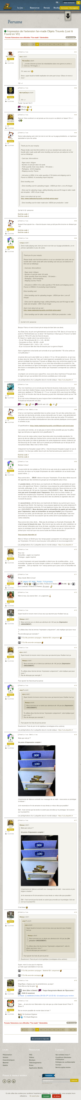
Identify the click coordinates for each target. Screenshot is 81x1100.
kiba (20, 57)
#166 (75, 238)
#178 (75, 912)
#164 (75, 132)
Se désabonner (47, 1083)
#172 (75, 592)
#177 (75, 820)
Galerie (5, 1065)
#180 (75, 1000)
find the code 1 (23, 214)
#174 (75, 647)
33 (71, 44)
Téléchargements (35, 1063)
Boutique (58, 8)
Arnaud (10, 245)
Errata (31, 1065)
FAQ (30, 1055)
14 (58, 44)
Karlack (10, 95)
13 (54, 44)
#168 (75, 409)
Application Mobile (36, 1068)
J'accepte (46, 1096)
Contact (58, 1065)
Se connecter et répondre (40, 1039)
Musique (32, 1060)
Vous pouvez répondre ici (27, 534)
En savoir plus (35, 1096)
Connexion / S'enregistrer (69, 8)
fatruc (10, 139)
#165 (75, 221)
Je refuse (57, 1096)
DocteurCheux (10, 56)
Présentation (7, 1055)
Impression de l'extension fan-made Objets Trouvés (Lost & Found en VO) (38, 32)
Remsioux (11, 581)
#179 (75, 980)
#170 (75, 549)
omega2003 (10, 121)
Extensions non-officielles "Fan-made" (25, 37)
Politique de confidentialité (65, 1062)
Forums (47, 8)
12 (50, 44)
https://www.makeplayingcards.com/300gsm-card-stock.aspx (52, 426)
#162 (75, 88)
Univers (5, 1057)
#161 (75, 52)
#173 (75, 610)
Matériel (5, 1063)
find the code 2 (23, 216)
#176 (75, 734)
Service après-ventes (63, 1067)
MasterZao (25, 61)
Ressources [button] (34, 8)
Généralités (44, 37)
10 (41, 44)
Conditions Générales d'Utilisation (63, 1058)
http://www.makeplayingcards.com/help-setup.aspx (39, 198)
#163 (75, 114)
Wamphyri (11, 391)
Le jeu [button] (20, 8)
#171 (75, 574)
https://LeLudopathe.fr (65, 380)
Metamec (10, 556)
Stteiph (10, 599)
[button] (57, 2)
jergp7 (10, 654)
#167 (75, 384)
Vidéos (31, 1057)
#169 (75, 461)
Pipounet (11, 1007)
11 (45, 44)
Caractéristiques (9, 1060)
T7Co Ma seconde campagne (31, 642)
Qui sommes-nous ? (62, 1055)
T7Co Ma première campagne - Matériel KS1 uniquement (40, 638)
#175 (75, 685)
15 (62, 44)
